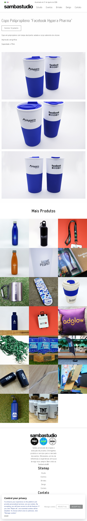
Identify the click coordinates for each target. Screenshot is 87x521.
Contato (78, 7)
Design (68, 7)
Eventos (49, 7)
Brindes (59, 7)
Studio (43, 473)
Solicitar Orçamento (11, 28)
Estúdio (39, 7)
